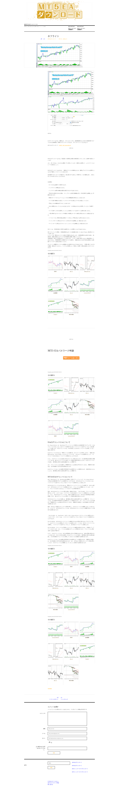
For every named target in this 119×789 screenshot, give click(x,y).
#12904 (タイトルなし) (53, 781)
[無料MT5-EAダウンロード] (59, 11)
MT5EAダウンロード (77, 765)
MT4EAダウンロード (77, 762)
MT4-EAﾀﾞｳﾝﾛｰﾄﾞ (80, 26)
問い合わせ (50, 784)
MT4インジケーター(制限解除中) (81, 29)
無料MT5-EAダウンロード (29, 24)
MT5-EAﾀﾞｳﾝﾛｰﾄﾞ (71, 26)
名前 (44, 728)
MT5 (25, 765)
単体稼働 (50, 688)
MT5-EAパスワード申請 (53, 782)
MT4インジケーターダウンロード (80, 768)
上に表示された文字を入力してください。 (40, 748)
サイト (43, 738)
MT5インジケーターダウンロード (80, 772)
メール (43, 733)
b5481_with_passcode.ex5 (65, 145)
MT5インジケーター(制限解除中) (72, 29)
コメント (42, 713)
